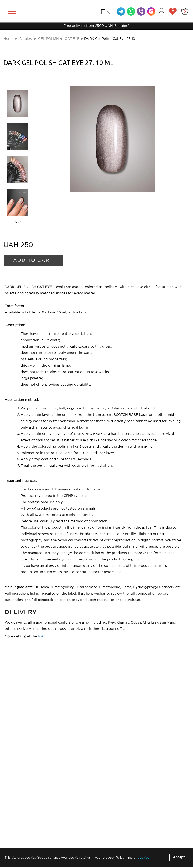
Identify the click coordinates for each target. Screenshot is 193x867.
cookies (143, 857)
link (41, 636)
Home (8, 38)
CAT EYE (72, 38)
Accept (179, 857)
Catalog (25, 38)
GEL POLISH (48, 38)
